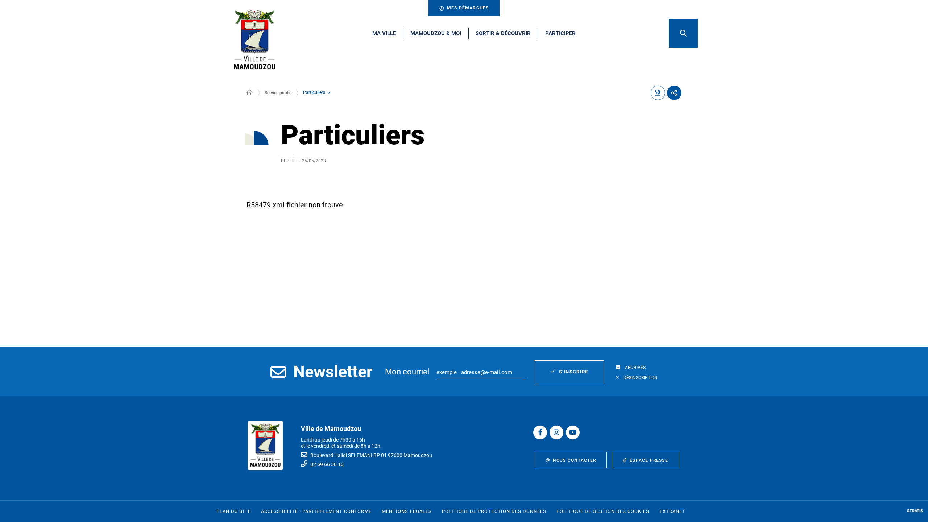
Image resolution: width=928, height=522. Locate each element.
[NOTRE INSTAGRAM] (556, 432)
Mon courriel (407, 371)
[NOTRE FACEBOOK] (540, 432)
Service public (278, 92)
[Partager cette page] (674, 93)
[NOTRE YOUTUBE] (573, 432)
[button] (683, 33)
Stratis (915, 511)
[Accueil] (249, 92)
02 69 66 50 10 (327, 464)
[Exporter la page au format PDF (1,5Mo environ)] (658, 93)
